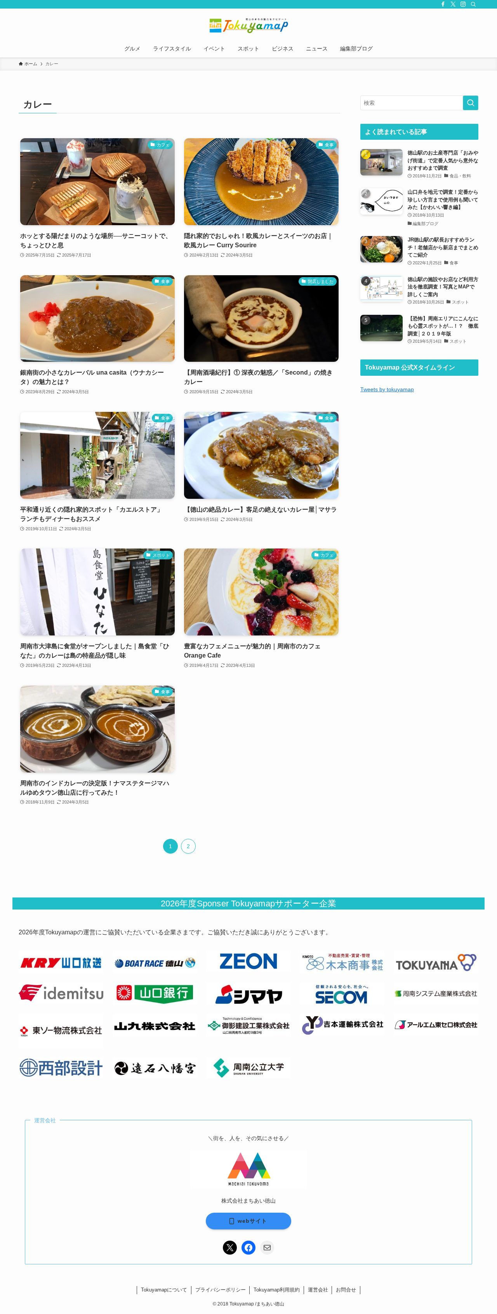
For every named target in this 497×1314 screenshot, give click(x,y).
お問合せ (346, 1290)
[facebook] (443, 4)
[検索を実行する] (470, 102)
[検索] (473, 4)
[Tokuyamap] (248, 25)
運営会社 (318, 1290)
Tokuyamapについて (164, 1290)
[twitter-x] (453, 4)
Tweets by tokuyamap (387, 389)
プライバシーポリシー (220, 1290)
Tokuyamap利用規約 (277, 1290)
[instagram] (463, 4)
